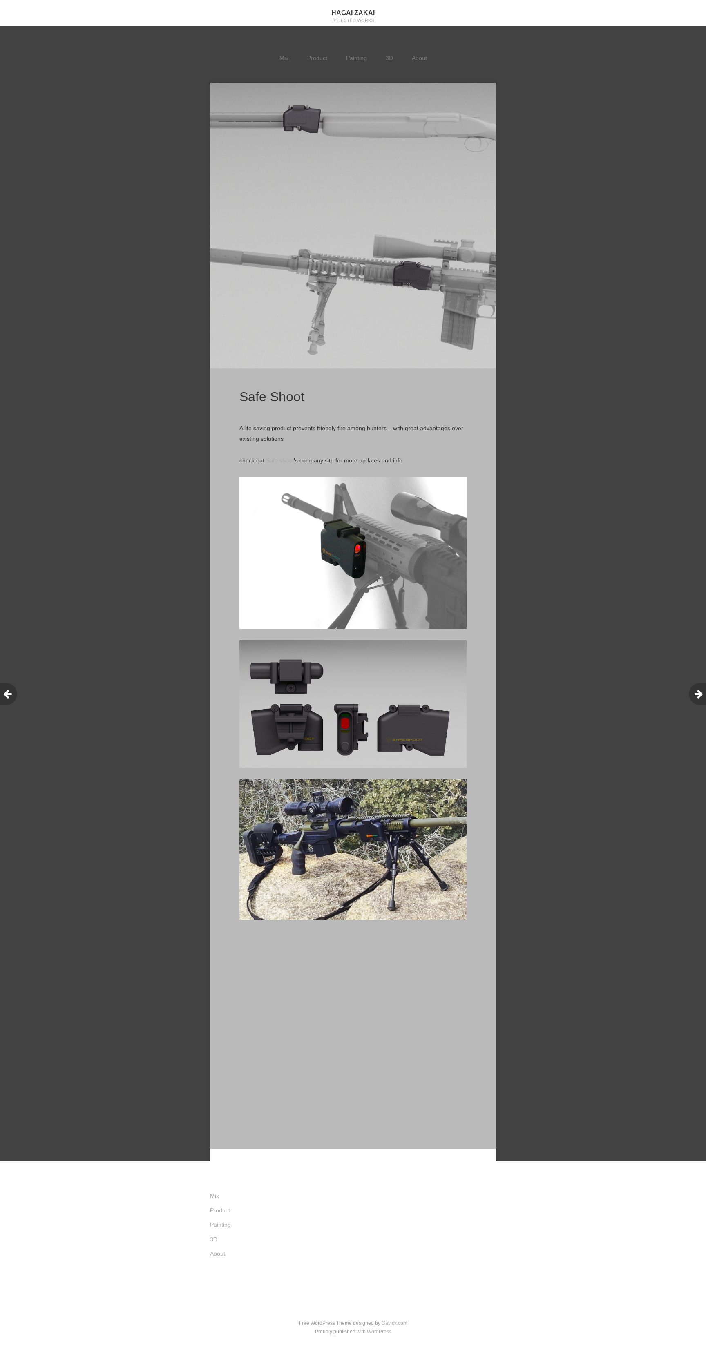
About (419, 58)
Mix (283, 58)
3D (389, 58)
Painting (356, 58)
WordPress (379, 1332)
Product (317, 58)
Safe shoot (280, 460)
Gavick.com (394, 1323)
